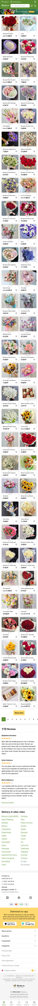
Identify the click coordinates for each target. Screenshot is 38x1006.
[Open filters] (35, 5)
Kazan (4, 845)
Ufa (22, 842)
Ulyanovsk (24, 845)
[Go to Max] (31, 898)
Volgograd (24, 851)
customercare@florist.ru (10, 892)
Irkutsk (4, 835)
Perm (23, 819)
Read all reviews (8, 802)
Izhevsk (4, 839)
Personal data (7, 951)
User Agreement (7, 960)
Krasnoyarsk (6, 851)
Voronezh (24, 855)
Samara (23, 826)
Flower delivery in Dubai (10, 965)
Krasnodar (5, 848)
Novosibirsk (6, 861)
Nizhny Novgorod (8, 858)
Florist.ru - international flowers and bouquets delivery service (19, 994)
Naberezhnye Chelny (9, 855)
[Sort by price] (31, 5)
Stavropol (24, 832)
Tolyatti (23, 835)
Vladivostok (25, 848)
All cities (24, 861)
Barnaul (4, 826)
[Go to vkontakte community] (7, 898)
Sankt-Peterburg (7, 819)
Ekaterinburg (6, 832)
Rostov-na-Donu (27, 822)
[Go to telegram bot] (19, 898)
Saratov (23, 829)
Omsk (4, 864)
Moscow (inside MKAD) (10, 816)
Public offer (6, 955)
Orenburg (24, 816)
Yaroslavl (24, 858)
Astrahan (5, 822)
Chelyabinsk (6, 829)
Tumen (23, 839)
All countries (25, 864)
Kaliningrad (6, 842)
